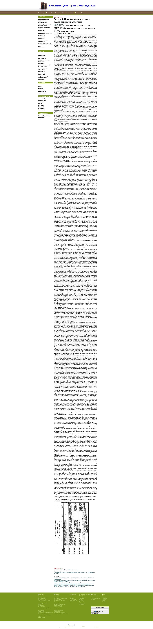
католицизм (41, 89)
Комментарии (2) (58, 17)
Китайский (41, 110)
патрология (41, 71)
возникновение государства (61, 572)
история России (42, 22)
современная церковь (44, 76)
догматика (41, 63)
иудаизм (40, 88)
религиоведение (43, 72)
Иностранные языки (44, 96)
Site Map (104, 601)
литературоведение (44, 27)
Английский (41, 98)
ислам (40, 86)
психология (41, 35)
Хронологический (95, 598)
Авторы (59, 12)
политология (42, 32)
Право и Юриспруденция (83, 6)
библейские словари (44, 60)
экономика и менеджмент (45, 44)
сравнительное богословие (61, 613)
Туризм (104, 597)
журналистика (42, 20)
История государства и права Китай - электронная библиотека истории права (74, 582)
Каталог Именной (51, 12)
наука (39, 28)
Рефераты (41, 117)
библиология (42, 58)
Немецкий (41, 102)
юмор (40, 46)
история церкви (42, 68)
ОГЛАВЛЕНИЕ (58, 24)
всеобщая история (43, 19)
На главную (41, 12)
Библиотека (42, 16)
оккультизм (41, 69)
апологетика (41, 55)
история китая (80, 572)
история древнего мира (45, 24)
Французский (42, 100)
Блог (39, 119)
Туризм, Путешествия (44, 115)
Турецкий (41, 106)
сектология (41, 74)
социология (41, 36)
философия (41, 38)
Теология (41, 51)
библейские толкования (45, 57)
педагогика (41, 30)
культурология (42, 25)
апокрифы (41, 53)
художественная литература (45, 612)
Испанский (41, 108)
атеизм (40, 85)
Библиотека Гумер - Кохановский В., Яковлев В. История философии (72, 584)
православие (42, 91)
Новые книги (65, 12)
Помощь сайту (79, 12)
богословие (41, 61)
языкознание (42, 48)
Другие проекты (43, 113)
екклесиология (42, 66)
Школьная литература (44, 43)
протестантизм (42, 93)
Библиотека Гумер (58, 6)
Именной (93, 597)
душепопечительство (44, 64)
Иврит (40, 103)
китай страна (87, 572)
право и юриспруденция (45, 33)
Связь (72, 12)
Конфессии (42, 82)
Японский (41, 105)
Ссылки (104, 599)
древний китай (72, 572)
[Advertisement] (45, 147)
